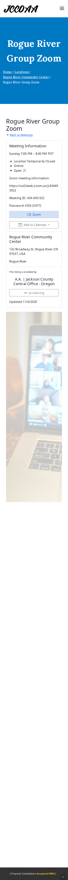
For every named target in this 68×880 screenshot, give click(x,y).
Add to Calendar (35, 225)
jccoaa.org (36, 293)
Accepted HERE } (46, 873)
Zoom (36, 214)
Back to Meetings (21, 135)
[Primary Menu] (62, 9)
